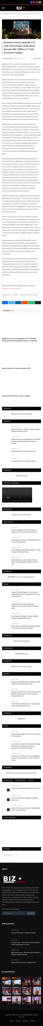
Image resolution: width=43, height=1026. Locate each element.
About (12, 1021)
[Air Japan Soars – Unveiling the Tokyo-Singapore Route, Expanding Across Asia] (6, 942)
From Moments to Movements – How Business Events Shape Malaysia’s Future (25, 705)
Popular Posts (20, 780)
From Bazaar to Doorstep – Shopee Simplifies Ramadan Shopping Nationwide (24, 617)
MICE (35, 58)
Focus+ (31, 780)
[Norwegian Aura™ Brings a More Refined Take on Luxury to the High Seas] (6, 539)
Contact (32, 1021)
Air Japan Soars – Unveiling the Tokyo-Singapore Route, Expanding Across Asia (25, 943)
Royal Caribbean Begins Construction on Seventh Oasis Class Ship (26, 735)
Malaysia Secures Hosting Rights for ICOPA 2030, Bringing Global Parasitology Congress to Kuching (19, 339)
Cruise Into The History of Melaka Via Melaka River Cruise (24, 799)
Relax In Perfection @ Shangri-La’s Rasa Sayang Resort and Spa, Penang (25, 809)
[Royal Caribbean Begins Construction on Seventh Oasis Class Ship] (6, 733)
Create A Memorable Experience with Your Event (26, 788)
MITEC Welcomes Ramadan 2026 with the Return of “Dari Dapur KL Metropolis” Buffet (26, 627)
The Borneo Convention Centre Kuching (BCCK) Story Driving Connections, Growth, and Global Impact (25, 758)
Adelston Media (27, 1015)
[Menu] (3, 8)
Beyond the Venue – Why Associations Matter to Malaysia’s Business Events (26, 430)
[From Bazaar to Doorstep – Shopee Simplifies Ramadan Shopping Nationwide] (6, 615)
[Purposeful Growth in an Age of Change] (21, 383)
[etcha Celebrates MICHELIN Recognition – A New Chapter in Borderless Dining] (6, 549)
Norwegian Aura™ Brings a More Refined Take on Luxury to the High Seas (26, 541)
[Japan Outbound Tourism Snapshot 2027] (21, 355)
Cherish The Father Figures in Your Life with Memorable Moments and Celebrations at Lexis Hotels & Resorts (25, 594)
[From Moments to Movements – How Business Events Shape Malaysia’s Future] (6, 703)
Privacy (18, 1021)
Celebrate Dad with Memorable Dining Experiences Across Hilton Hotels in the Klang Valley (24, 606)
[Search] (37, 8)
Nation (39, 58)
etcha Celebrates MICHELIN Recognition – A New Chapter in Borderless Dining (26, 551)
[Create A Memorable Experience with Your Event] (6, 788)
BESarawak (6, 295)
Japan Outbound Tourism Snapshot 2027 (16, 368)
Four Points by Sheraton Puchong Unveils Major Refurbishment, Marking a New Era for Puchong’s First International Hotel (25, 746)
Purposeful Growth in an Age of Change (16, 396)
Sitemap (25, 1021)
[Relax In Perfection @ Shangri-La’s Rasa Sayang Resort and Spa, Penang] (6, 807)
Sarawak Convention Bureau (29, 295)
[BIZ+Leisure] (21, 8)
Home (13, 13)
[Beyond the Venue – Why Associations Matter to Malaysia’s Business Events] (6, 429)
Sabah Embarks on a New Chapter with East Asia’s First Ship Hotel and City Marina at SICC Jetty (24, 562)
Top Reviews (8, 780)
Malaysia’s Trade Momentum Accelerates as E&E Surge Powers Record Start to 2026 (25, 683)
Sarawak (15, 295)
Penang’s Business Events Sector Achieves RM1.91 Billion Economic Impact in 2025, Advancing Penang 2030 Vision (26, 694)
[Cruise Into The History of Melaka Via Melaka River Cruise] (6, 797)
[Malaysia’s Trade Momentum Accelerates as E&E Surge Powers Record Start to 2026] (6, 681)
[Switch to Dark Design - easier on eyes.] (40, 8)
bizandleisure (8, 58)
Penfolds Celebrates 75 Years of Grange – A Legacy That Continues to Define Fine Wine (24, 531)
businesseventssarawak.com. (11, 288)
